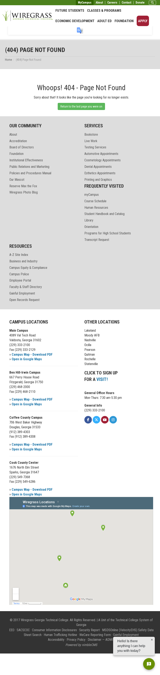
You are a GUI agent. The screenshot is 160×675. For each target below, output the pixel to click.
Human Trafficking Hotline (60, 635)
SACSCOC (23, 630)
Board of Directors (21, 147)
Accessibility (56, 640)
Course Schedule (95, 201)
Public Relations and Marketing (29, 167)
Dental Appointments (98, 167)
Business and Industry (23, 261)
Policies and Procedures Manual (30, 173)
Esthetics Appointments (99, 173)
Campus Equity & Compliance (28, 268)
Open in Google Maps (27, 359)
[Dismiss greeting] (152, 640)
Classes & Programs (104, 10)
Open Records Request (24, 300)
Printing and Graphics (98, 180)
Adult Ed (104, 21)
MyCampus (84, 2)
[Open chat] (149, 664)
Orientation (91, 227)
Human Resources (96, 208)
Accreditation (18, 141)
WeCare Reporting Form (95, 635)
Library (88, 220)
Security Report (89, 630)
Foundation (124, 21)
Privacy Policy (76, 640)
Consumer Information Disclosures (54, 630)
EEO (11, 630)
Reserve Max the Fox (23, 186)
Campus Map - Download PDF (32, 354)
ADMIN (110, 640)
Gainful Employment (22, 293)
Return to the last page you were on (81, 106)
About (99, 2)
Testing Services (95, 147)
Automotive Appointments (101, 154)
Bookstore (91, 135)
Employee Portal (20, 280)
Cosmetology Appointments (102, 160)
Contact (126, 2)
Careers (112, 2)
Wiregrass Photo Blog (23, 192)
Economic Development (74, 21)
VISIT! (102, 379)
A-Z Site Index (18, 255)
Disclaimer (94, 640)
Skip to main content (15, 3)
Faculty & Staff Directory (25, 287)
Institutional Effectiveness (26, 160)
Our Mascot (16, 180)
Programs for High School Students (107, 233)
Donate (140, 2)
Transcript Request (96, 240)
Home (8, 59)
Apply (143, 21)
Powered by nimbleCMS (81, 645)
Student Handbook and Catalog (104, 214)
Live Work (90, 141)
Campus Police (19, 274)
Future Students (69, 10)
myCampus (91, 195)
